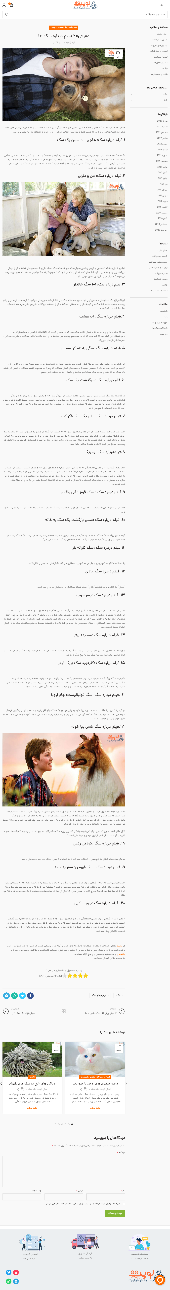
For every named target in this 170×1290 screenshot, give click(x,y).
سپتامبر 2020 (161, 224)
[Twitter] (22, 995)
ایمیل (79, 1191)
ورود (165, 317)
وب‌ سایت (36, 1190)
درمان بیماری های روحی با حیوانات (95, 1083)
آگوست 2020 (161, 230)
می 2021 (164, 184)
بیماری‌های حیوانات (158, 45)
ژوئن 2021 (163, 178)
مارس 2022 (162, 144)
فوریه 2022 (162, 150)
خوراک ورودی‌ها (160, 322)
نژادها (32, 1077)
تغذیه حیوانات (161, 57)
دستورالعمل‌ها (71, 27)
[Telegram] (6, 995)
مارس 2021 (162, 196)
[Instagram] (16, 1272)
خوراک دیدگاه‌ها (160, 328)
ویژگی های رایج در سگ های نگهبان (32, 1083)
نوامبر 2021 (162, 167)
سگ (119, 995)
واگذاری (121, 954)
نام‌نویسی (163, 311)
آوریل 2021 (162, 190)
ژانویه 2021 (162, 207)
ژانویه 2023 (162, 127)
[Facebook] (30, 995)
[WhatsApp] (14, 995)
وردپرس (164, 334)
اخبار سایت (162, 34)
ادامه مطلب (95, 1108)
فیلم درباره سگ (99, 995)
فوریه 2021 (163, 201)
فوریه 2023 (162, 121)
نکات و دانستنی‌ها (88, 1077)
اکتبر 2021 (163, 172)
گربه (166, 100)
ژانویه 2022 (162, 155)
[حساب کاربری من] (4, 5)
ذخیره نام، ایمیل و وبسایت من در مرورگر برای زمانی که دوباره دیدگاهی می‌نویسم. (83, 1204)
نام (123, 1191)
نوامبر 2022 (162, 138)
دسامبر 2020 (162, 213)
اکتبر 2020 (163, 218)
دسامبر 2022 (162, 132)
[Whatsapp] (8, 1281)
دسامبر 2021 (162, 161)
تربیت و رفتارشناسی (158, 51)
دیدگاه (121, 1153)
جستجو (7, 14)
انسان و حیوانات (57, 27)
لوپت (119, 946)
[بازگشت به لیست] (63, 1011)
